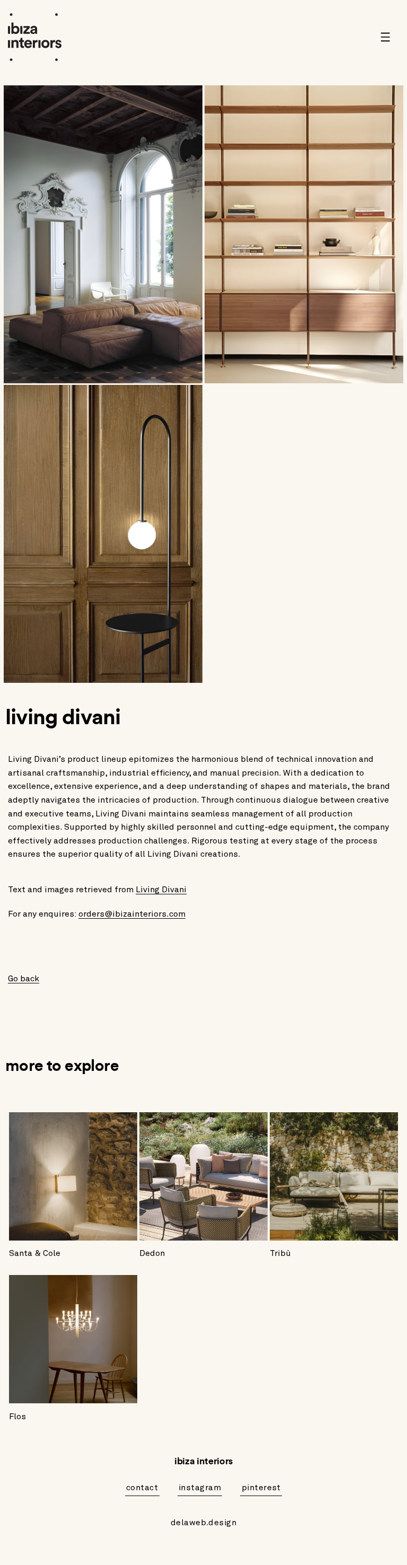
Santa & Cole (34, 1253)
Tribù (280, 1253)
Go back (23, 978)
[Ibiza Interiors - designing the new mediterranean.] (37, 37)
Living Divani (161, 889)
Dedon (152, 1253)
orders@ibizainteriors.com (131, 914)
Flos (17, 1416)
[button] (389, 37)
